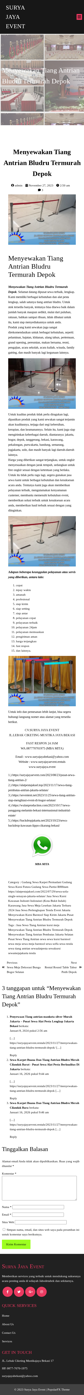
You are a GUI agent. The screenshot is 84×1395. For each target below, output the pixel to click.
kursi (50, 925)
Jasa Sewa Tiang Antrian (31, 925)
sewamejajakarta (18, 953)
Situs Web (8, 1222)
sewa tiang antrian (19, 948)
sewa (43, 939)
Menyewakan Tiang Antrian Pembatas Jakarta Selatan (40, 934)
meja (56, 925)
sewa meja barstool (34, 943)
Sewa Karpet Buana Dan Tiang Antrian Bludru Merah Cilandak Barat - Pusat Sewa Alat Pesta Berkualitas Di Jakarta (44, 1064)
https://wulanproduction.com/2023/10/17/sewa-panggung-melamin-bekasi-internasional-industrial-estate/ (39, 810)
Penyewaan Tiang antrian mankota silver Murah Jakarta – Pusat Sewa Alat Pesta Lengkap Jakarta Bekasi (42, 1021)
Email (6, 1214)
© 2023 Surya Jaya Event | (30, 1389)
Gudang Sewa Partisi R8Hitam (49, 886)
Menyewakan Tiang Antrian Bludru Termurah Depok (40, 919)
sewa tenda (66, 943)
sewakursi (54, 948)
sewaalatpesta (39, 948)
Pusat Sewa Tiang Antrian (24, 939)
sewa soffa (52, 943)
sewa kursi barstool (58, 939)
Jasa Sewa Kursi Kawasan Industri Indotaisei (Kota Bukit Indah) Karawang (37, 901)
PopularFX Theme (58, 1389)
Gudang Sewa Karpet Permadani (42, 882)
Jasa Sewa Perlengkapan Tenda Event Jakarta (42, 910)
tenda (32, 953)
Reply (13, 1055)
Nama (7, 1207)
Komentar (9, 1173)
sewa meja (15, 943)
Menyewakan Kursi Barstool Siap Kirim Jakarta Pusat (40, 914)
